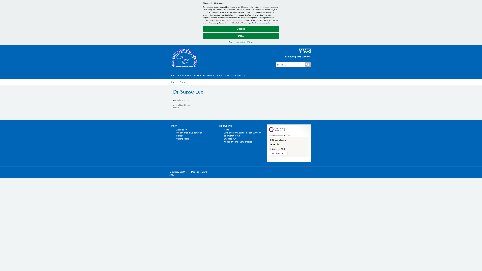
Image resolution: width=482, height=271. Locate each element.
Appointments (185, 75)
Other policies (182, 139)
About (219, 75)
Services (210, 75)
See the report (277, 153)
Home (173, 75)
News (226, 129)
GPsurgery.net (176, 172)
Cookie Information (236, 42)
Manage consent (199, 172)
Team (226, 75)
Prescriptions (199, 75)
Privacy (250, 42)
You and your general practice (238, 142)
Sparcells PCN (230, 139)
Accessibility (181, 129)
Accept (241, 28)
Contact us (236, 75)
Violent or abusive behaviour (189, 132)
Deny (241, 35)
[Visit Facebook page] (244, 75)
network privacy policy (262, 23)
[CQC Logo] (277, 132)
